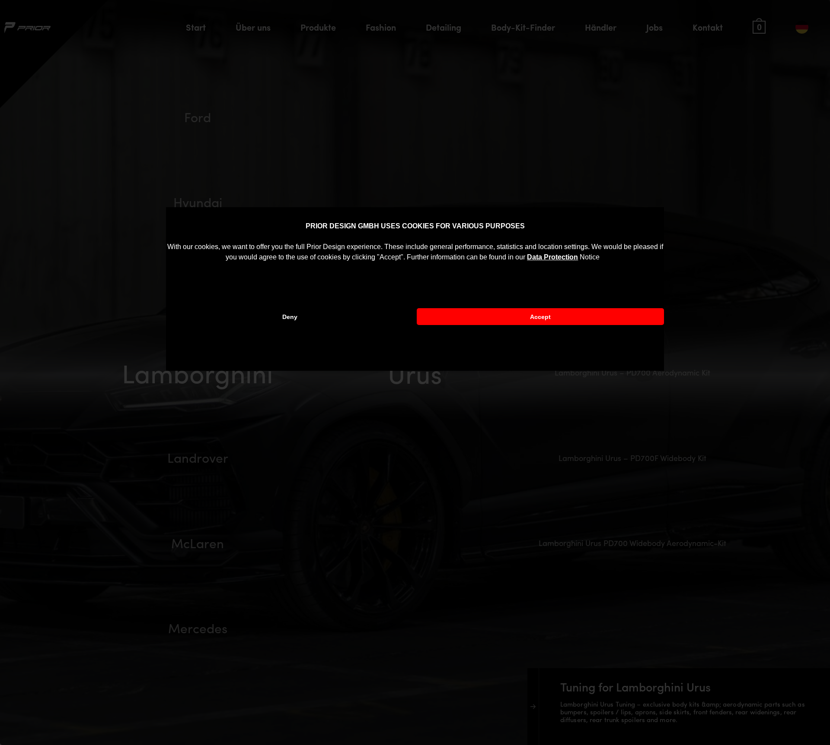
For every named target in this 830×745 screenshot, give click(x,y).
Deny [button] (289, 316)
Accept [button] (540, 316)
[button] (602, 258)
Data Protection (552, 257)
